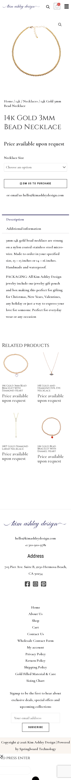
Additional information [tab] (23, 228)
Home (8, 101)
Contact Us (35, 634)
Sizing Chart (35, 680)
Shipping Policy (35, 667)
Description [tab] (15, 219)
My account (35, 647)
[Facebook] (27, 584)
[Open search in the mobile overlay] (48, 6)
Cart (35, 627)
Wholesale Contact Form (35, 640)
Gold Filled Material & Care (35, 674)
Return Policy (35, 660)
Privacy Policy (35, 654)
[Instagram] (35, 584)
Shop (35, 620)
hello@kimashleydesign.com (43, 195)
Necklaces (30, 101)
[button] (66, 7)
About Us (35, 614)
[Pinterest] (44, 584)
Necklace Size (14, 158)
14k (18, 101)
